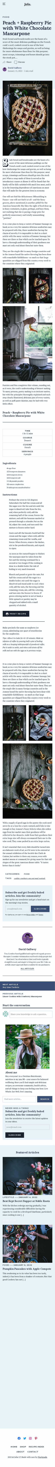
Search (44, 1099)
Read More (9, 1220)
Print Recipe (17, 613)
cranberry (24, 878)
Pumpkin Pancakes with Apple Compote (27, 1268)
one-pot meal (33, 878)
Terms (41, 915)
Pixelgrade (42, 1457)
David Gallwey (15, 67)
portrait (42, 878)
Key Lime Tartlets (11, 987)
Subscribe (40, 909)
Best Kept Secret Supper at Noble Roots (26, 1201)
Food (6, 17)
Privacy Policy (30, 915)
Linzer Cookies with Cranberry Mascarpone (22, 996)
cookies (17, 878)
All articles (27, 969)
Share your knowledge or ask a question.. (29, 1014)
